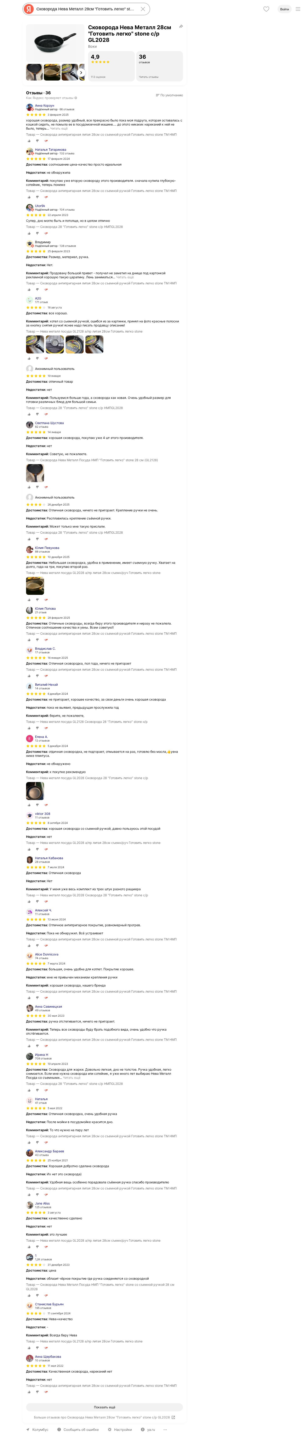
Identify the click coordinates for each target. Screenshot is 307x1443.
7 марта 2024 (56, 963)
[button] (34, 72)
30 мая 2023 (56, 1015)
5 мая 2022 (55, 1108)
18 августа (55, 307)
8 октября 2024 (58, 823)
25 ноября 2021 (58, 1160)
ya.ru (151, 1429)
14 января (54, 432)
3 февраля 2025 (58, 114)
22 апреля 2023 (58, 215)
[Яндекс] (29, 9)
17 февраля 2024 (59, 158)
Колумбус (40, 1429)
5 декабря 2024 (58, 746)
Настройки (123, 1429)
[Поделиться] (181, 26)
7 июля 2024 (56, 867)
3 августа (54, 1212)
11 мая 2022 (55, 1365)
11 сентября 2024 (59, 1313)
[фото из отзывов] (35, 344)
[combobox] (85, 9)
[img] (36, 115)
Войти (284, 9)
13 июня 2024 (57, 919)
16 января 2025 (58, 657)
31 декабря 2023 (59, 1264)
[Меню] (298, 8)
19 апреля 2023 (58, 1063)
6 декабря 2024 (58, 693)
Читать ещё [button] (59, 128)
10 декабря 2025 (58, 557)
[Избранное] (266, 9)
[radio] (29, 141)
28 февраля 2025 (59, 617)
